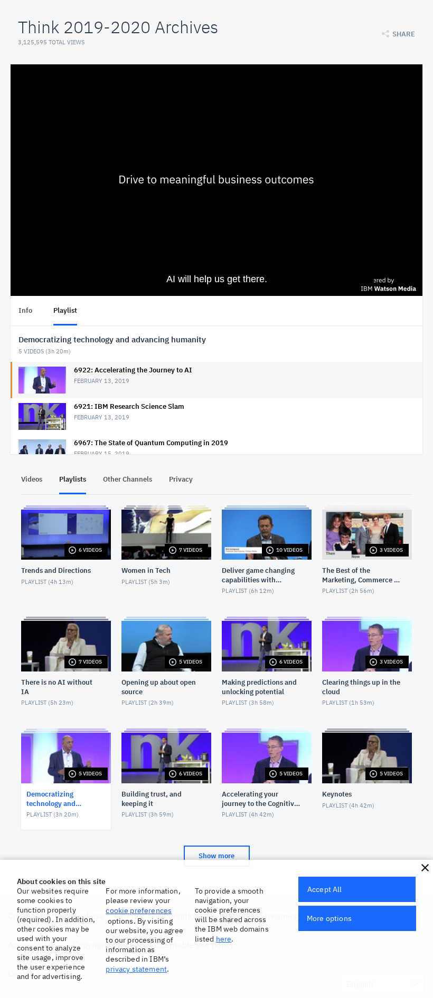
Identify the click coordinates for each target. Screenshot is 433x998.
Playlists (72, 479)
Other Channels (127, 479)
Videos (31, 479)
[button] (425, 867)
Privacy (181, 479)
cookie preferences (139, 910)
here (224, 939)
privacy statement (136, 969)
